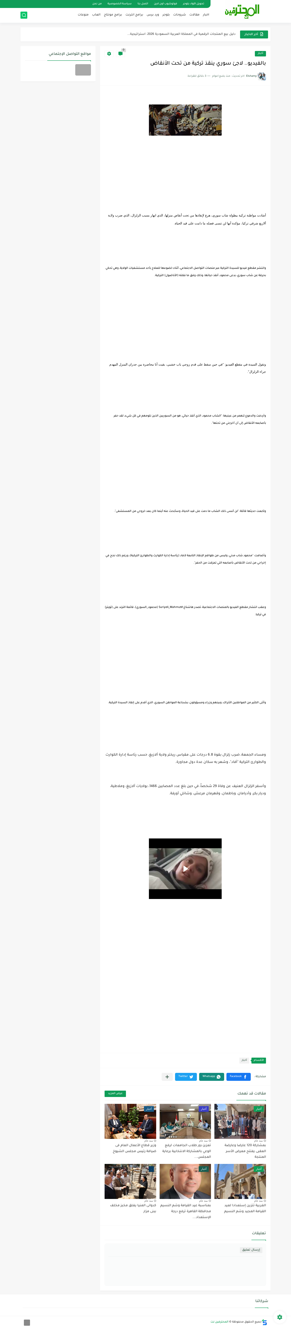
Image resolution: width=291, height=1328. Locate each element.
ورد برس (153, 15)
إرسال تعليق (251, 1250)
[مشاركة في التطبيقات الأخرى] (167, 1077)
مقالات (194, 15)
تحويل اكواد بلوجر (193, 4)
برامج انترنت (134, 15)
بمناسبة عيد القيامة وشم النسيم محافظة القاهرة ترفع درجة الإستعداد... (185, 1211)
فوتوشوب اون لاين (165, 4)
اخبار (206, 15)
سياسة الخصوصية (120, 4)
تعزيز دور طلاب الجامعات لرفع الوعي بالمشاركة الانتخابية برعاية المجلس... (186, 1151)
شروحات (179, 15)
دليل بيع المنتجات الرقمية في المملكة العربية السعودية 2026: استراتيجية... (181, 34)
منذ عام (258, 1140)
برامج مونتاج (113, 15)
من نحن (97, 4)
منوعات (83, 15)
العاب (96, 15)
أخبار (260, 53)
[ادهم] (27, 1323)
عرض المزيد (115, 1093)
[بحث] (23, 15)
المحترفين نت (219, 1322)
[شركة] (83, 70)
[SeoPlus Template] (264, 1322)
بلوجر (166, 15)
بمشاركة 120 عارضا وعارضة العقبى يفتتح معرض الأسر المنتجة (245, 1151)
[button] (238, 1077)
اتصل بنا (143, 4)
